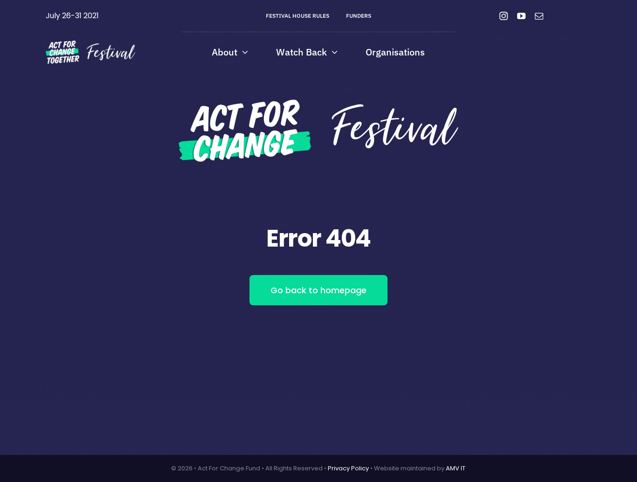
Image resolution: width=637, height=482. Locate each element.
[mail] (539, 16)
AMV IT (455, 468)
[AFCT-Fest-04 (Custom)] (90, 44)
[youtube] (521, 16)
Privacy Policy (348, 468)
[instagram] (503, 16)
